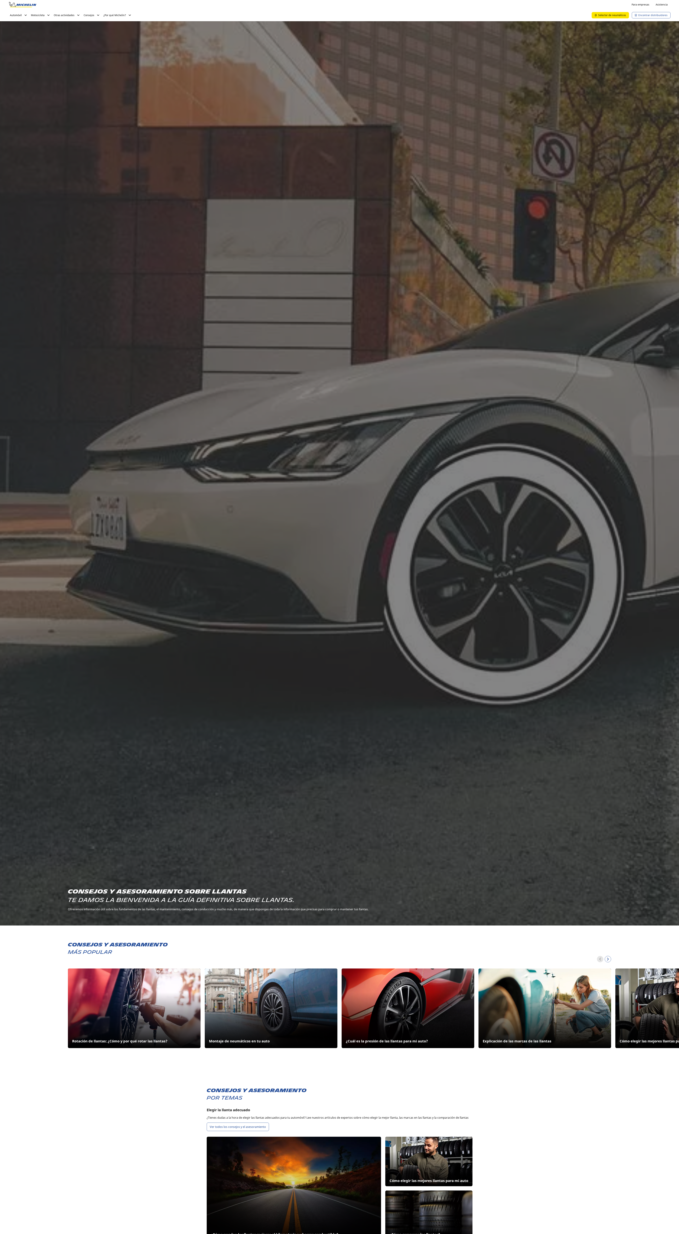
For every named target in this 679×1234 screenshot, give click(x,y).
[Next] (608, 959)
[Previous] (600, 959)
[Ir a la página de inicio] (22, 4)
